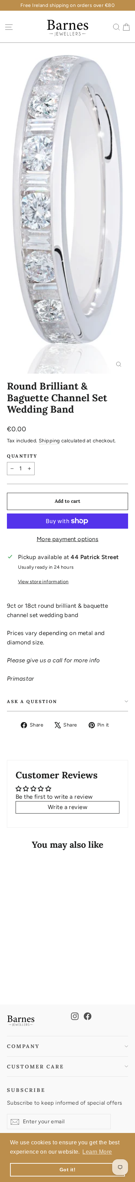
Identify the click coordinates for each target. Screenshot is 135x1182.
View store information (43, 581)
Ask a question (32, 701)
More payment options (68, 539)
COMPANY (23, 1046)
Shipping (49, 441)
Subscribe (26, 1090)
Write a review (67, 807)
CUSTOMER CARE (35, 1066)
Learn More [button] (97, 1152)
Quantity (22, 456)
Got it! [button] (67, 1169)
